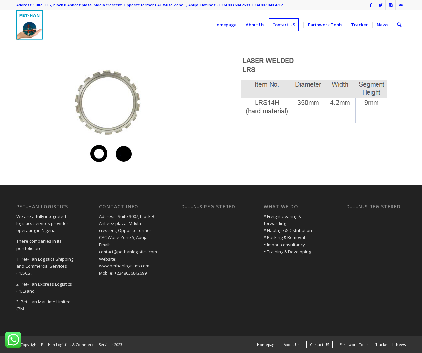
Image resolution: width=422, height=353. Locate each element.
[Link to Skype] (390, 5)
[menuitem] (225, 25)
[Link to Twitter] (380, 5)
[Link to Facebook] (371, 5)
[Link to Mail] (401, 5)
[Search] (399, 25)
